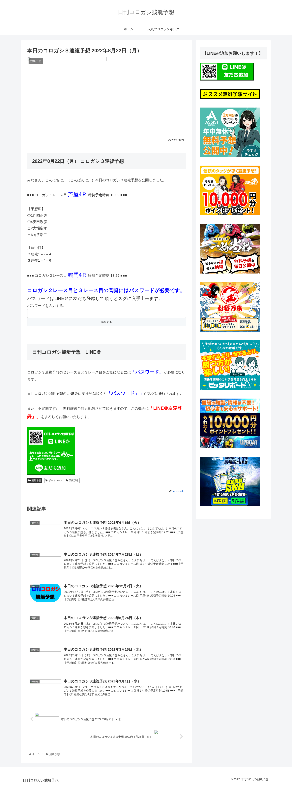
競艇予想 (36, 480)
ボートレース (55, 480)
